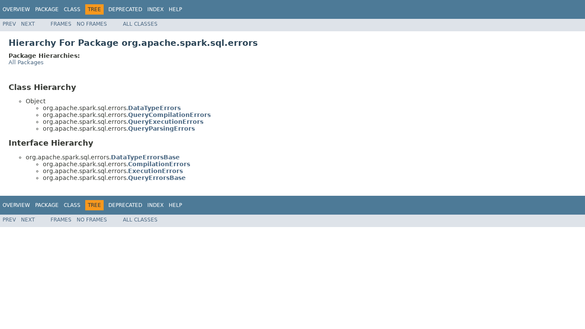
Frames (61, 24)
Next (28, 24)
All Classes (140, 24)
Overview (16, 9)
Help (175, 9)
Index (155, 9)
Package (47, 9)
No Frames (92, 24)
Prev (9, 24)
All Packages (26, 62)
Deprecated (125, 9)
